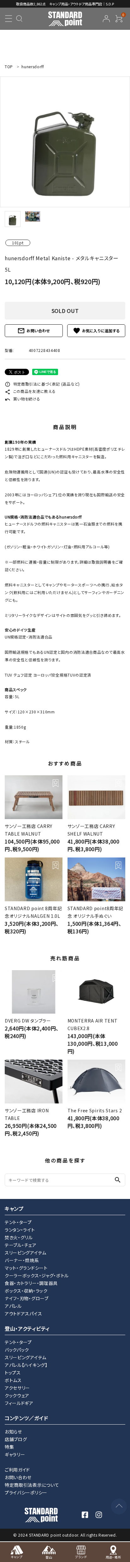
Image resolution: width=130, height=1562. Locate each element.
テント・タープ (18, 1222)
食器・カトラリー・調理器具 (31, 1283)
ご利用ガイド (17, 1469)
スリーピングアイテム (25, 1252)
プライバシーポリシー (26, 1492)
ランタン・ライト (20, 1230)
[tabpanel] (65, 141)
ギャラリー (15, 1454)
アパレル (13, 1306)
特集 (9, 1447)
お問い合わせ (33, 330)
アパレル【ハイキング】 (26, 1365)
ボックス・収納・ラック (26, 1290)
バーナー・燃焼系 (22, 1260)
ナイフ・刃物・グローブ (27, 1298)
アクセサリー (17, 1388)
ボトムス (13, 1380)
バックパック (17, 1350)
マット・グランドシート (26, 1268)
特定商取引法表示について (32, 1485)
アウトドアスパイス (23, 1313)
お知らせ (13, 1431)
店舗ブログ (16, 1439)
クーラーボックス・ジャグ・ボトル (37, 1275)
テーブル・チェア (21, 1245)
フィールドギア (19, 1403)
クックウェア (17, 1395)
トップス (13, 1372)
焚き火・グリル (19, 1237)
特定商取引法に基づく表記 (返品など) (42, 384)
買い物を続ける (22, 398)
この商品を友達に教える (30, 391)
